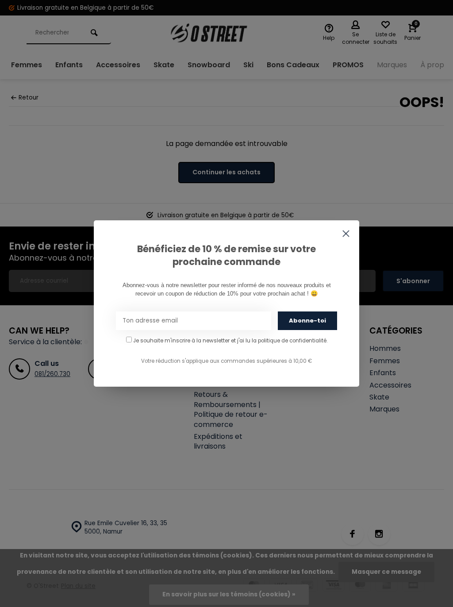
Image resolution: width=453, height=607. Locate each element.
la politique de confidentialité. (289, 340)
